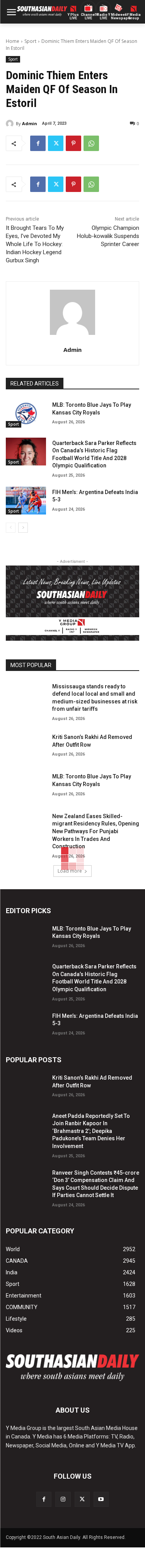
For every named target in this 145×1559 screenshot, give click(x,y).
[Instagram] (62, 1499)
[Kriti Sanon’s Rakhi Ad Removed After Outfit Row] (26, 745)
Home (12, 41)
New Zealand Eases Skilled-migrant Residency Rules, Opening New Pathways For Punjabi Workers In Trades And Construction (95, 831)
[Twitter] (55, 143)
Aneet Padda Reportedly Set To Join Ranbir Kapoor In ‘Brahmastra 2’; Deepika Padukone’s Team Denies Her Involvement (91, 1131)
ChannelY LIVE (88, 16)
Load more (70, 871)
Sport (30, 41)
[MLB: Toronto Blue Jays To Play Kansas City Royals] (26, 413)
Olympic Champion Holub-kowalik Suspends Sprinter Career (108, 236)
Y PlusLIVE (73, 16)
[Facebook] (38, 143)
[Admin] (11, 123)
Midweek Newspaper (118, 16)
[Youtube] (101, 1499)
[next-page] (23, 528)
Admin (29, 123)
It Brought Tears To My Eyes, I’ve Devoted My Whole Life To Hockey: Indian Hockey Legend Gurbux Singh (35, 244)
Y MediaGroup (134, 16)
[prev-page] (10, 528)
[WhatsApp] (91, 143)
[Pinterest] (73, 143)
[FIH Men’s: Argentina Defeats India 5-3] (26, 501)
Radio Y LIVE (103, 16)
